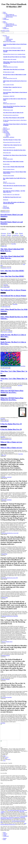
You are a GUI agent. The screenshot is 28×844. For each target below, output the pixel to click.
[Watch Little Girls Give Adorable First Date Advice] (9, 147)
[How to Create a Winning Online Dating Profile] (6, 164)
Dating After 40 (6, 128)
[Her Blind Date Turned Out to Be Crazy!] (11, 194)
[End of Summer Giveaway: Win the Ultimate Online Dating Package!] (9, 169)
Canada (7, 38)
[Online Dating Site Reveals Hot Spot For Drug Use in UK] (10, 78)
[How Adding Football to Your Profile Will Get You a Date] (8, 175)
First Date (8, 133)
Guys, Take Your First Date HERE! (12, 271)
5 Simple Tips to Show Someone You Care (12, 144)
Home (4, 12)
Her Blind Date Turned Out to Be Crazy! (12, 197)
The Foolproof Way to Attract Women (13, 290)
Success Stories (6, 208)
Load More (3, 722)
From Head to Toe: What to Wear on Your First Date (15, 155)
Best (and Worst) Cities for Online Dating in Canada (14, 74)
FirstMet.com (6, 19)
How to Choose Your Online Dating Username (13, 161)
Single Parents (6, 207)
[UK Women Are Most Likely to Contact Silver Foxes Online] (8, 96)
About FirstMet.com (10, 14)
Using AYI (8, 134)
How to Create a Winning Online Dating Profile (13, 166)
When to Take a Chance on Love (11, 442)
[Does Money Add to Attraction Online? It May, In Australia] (12, 47)
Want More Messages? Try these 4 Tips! (12, 139)
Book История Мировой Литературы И (13, 824)
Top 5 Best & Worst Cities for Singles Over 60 (13, 112)
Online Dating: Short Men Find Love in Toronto (13, 69)
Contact (4, 18)
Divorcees (5, 130)
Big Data (5, 35)
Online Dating (6, 132)
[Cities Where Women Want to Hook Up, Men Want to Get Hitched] (15, 121)
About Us (5, 13)
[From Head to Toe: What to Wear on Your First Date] (7, 152)
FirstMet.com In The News (11, 15)
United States (8, 40)
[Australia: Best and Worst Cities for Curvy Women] (14, 54)
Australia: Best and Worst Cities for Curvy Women (14, 56)
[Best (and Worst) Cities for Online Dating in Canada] (8, 72)
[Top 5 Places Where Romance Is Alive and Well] (10, 115)
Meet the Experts (9, 16)
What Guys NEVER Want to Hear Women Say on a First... (12, 391)
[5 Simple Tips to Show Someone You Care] (11, 142)
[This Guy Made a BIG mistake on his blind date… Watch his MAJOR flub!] (5, 199)
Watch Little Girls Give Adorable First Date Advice (14, 150)
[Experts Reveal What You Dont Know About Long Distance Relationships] (9, 103)
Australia (7, 36)
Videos (7, 136)
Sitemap (4, 838)
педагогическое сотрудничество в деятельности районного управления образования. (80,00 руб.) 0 (14, 817)
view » (4, 755)
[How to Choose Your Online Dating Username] (8, 159)
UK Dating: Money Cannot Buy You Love (12, 87)
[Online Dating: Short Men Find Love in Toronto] (10, 66)
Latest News (5, 131)
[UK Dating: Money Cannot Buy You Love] (8, 84)
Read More (13, 243)
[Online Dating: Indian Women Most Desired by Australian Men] (9, 59)
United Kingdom (9, 39)
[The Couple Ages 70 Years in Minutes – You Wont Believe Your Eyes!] (7, 188)
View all (5, 65)
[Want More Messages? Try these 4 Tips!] (8, 137)
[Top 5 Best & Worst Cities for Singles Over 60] (8, 109)
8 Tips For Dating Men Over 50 (11, 424)
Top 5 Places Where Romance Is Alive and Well (13, 117)
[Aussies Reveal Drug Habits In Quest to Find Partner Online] (9, 41)
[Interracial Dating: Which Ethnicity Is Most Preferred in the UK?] (7, 89)
